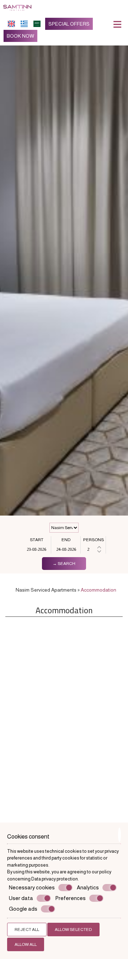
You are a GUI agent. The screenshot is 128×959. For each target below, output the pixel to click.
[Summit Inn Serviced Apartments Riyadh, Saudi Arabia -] (17, 7)
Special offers (69, 24)
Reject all (27, 929)
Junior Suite (35, 686)
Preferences (70, 898)
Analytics (88, 887)
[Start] (36, 549)
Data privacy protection (54, 879)
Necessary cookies (32, 887)
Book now (20, 36)
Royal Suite (93, 686)
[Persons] (93, 549)
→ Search (64, 563)
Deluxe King (34, 779)
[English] (11, 24)
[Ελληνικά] (24, 24)
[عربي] (37, 24)
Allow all (26, 944)
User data (21, 898)
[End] (66, 549)
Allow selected (73, 929)
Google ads (23, 909)
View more (29, 718)
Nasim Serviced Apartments (46, 590)
